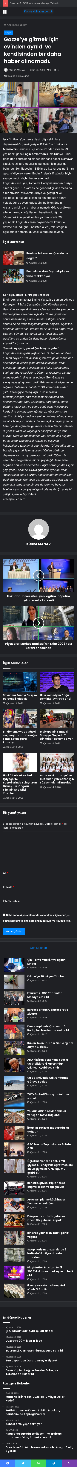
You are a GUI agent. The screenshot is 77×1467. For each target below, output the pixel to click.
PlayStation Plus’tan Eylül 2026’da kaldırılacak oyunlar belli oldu (50, 1271)
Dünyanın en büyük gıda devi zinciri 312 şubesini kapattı (46, 1218)
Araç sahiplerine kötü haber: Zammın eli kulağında (46, 1201)
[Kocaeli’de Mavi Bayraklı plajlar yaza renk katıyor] (13, 276)
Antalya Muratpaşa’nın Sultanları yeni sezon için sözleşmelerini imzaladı (57, 779)
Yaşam (23, 24)
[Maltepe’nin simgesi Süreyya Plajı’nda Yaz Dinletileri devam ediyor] (57, 718)
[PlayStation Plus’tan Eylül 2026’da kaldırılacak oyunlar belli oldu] (14, 1273)
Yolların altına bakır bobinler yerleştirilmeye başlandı (46, 1113)
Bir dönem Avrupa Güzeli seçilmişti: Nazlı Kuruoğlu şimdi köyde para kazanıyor (20, 737)
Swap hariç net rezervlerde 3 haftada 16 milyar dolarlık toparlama (46, 1253)
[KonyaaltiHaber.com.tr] (38, 11)
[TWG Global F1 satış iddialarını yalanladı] (14, 1099)
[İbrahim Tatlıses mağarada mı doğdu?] (13, 258)
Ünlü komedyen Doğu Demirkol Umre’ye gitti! (55, 697)
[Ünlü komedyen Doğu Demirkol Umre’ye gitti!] (57, 682)
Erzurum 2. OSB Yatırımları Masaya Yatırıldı (34, 3)
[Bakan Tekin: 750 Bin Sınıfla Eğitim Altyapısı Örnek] (14, 1048)
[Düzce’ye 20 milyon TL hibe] (14, 982)
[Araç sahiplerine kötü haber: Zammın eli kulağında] (14, 1205)
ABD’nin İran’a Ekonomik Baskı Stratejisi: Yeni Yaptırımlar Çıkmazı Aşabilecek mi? (47, 1063)
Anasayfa (12, 24)
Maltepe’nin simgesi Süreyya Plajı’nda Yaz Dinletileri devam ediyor (56, 735)
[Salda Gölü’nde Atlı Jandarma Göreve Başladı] (14, 1083)
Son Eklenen (38, 947)
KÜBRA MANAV (17, 70)
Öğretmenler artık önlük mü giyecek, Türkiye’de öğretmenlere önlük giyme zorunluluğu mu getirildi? (50, 1167)
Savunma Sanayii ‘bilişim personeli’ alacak (20, 697)
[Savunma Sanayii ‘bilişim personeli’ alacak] (20, 682)
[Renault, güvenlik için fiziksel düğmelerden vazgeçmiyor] (14, 1188)
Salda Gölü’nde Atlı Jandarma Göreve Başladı (48, 1079)
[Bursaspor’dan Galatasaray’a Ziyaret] (14, 1015)
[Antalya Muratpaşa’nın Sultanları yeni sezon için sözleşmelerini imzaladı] (57, 762)
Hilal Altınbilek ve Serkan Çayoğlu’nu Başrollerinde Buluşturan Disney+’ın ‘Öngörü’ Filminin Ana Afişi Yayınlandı (20, 784)
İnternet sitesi (11, 901)
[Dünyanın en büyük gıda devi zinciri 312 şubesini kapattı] (14, 1221)
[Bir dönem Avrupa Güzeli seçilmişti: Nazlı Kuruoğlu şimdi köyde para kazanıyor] (20, 718)
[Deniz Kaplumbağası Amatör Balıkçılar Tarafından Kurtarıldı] (14, 1032)
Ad (5, 872)
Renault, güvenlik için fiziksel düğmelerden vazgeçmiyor (46, 1185)
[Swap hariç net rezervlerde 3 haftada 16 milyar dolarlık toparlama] (14, 1255)
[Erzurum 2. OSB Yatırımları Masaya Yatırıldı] (14, 998)
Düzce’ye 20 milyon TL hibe (45, 976)
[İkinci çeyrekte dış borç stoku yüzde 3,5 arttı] (14, 1291)
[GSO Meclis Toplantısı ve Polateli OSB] (14, 1149)
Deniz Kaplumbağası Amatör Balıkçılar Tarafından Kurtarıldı (48, 1028)
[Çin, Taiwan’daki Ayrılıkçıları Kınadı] (14, 965)
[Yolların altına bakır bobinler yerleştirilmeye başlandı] (14, 1116)
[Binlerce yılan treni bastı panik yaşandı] (14, 1238)
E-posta (8, 886)
